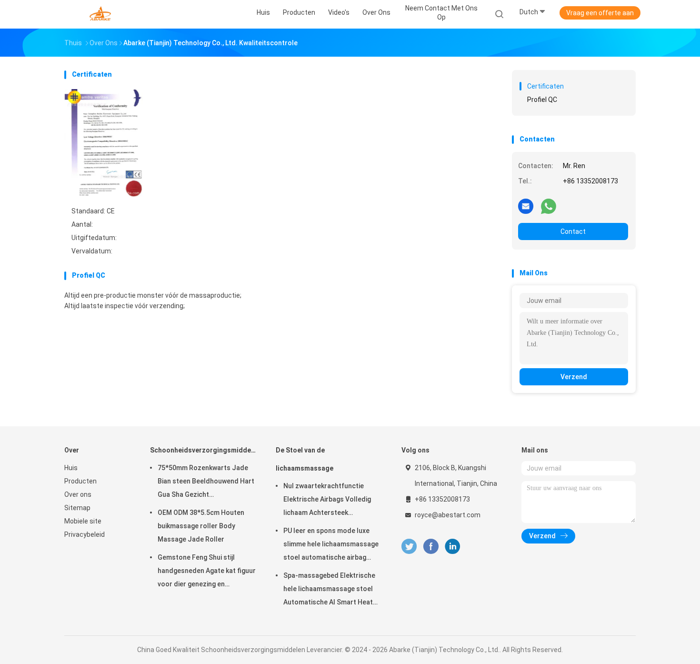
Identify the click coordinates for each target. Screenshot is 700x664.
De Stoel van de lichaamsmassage (304, 459)
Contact (573, 231)
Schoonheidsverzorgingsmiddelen (203, 450)
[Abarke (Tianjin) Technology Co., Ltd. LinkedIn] (452, 546)
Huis (71, 468)
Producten (80, 481)
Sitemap (77, 508)
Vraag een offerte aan (600, 13)
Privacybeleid (84, 534)
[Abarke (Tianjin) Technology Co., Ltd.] (101, 14)
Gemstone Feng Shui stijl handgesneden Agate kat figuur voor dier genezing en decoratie (207, 572)
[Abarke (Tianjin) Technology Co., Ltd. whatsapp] (548, 205)
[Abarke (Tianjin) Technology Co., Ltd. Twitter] (409, 546)
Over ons (77, 494)
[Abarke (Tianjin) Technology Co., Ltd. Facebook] (431, 546)
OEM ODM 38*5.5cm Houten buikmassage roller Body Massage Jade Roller (201, 526)
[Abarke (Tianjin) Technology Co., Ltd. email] (525, 205)
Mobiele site (82, 521)
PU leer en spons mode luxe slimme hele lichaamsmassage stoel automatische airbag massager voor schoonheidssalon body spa (331, 545)
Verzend (573, 377)
